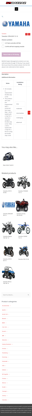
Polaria (4, 378)
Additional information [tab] (8, 77)
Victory (4, 395)
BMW (3, 323)
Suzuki (3, 387)
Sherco (4, 383)
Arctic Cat (5, 314)
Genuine (4, 340)
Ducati (4, 331)
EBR (3, 335)
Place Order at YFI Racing (11, 54)
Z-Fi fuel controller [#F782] (13, 43)
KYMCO (4, 370)
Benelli (4, 318)
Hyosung (4, 357)
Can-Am (4, 327)
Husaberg (5, 353)
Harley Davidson (6, 344)
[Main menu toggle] (16, 9)
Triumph (4, 391)
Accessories (5, 305)
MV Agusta (5, 374)
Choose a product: (7, 40)
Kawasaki (4, 361)
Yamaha (4, 33)
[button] (2, 16)
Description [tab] (5, 74)
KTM (3, 365)
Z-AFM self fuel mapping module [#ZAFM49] (14, 47)
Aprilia (4, 310)
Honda (4, 348)
